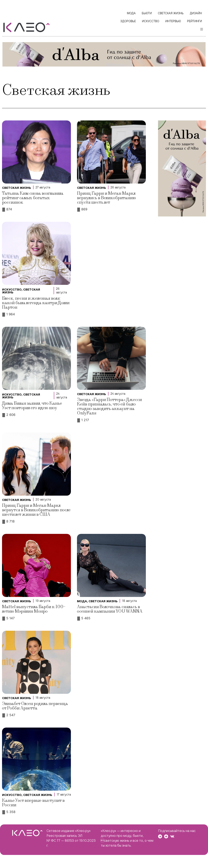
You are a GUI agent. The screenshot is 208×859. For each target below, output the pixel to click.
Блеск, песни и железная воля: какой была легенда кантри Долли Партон (35, 303)
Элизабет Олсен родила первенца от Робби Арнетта (35, 706)
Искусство (12, 289)
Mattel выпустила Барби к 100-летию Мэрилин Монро (33, 609)
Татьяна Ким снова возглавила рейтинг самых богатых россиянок (32, 198)
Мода (82, 601)
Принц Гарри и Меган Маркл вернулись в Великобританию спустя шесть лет (106, 198)
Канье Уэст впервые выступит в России (33, 803)
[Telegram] (160, 836)
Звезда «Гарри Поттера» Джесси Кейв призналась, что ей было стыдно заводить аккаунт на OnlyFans (109, 406)
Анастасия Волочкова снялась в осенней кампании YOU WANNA (109, 609)
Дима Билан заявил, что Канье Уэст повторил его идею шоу (32, 406)
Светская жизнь (16, 188)
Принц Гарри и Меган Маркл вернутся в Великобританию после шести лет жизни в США (36, 510)
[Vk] (172, 836)
